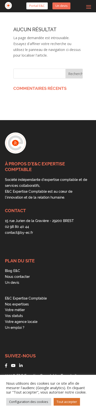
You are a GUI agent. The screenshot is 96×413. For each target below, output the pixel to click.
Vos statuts (14, 316)
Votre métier (15, 310)
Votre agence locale (21, 322)
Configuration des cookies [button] (28, 401)
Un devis (61, 6)
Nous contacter (17, 277)
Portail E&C (37, 6)
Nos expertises (17, 304)
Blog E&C (12, 271)
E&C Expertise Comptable (26, 298)
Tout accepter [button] (67, 401)
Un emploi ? (14, 328)
